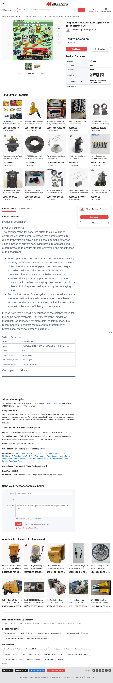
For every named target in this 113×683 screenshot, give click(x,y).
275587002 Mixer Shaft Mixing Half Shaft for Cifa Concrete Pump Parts (99, 602)
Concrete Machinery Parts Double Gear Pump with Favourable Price (12, 191)
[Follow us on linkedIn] (109, 670)
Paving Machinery (10, 633)
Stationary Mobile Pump (60, 456)
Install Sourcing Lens (57, 670)
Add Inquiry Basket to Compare (33, 73)
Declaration (79, 677)
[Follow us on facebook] (93, 670)
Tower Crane (54, 458)
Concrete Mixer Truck (10, 458)
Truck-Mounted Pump (43, 456)
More (4, 664)
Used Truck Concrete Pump (53, 654)
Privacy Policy (90, 677)
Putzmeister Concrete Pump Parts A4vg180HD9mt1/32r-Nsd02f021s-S (12, 157)
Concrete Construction (82, 649)
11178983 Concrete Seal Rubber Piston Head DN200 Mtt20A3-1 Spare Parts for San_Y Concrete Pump (34, 157)
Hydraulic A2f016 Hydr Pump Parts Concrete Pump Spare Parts (34, 191)
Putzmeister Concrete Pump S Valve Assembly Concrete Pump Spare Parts (34, 122)
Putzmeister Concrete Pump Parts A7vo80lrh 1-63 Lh (100, 191)
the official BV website (53, 403)
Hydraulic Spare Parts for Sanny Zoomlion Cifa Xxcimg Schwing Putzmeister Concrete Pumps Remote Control (56, 122)
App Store (7, 670)
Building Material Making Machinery (50, 633)
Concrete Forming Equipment (37, 638)
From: (12, 494)
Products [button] (22, 10)
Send (19, 524)
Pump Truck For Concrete (30, 654)
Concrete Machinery (73, 16)
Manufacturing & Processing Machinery (22, 16)
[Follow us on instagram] (100, 670)
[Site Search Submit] (81, 10)
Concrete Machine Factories (35, 649)
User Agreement (68, 677)
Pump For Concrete (10, 654)
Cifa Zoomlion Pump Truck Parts (22, 456)
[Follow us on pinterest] (106, 670)
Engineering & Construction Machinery (51, 16)
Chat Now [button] (102, 49)
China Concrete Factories (12, 649)
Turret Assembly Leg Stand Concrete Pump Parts (56, 157)
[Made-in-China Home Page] (56, 4)
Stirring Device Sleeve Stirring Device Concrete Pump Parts (78, 191)
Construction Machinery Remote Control (34, 458)
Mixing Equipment (27, 633)
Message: (11, 505)
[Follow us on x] (97, 670)
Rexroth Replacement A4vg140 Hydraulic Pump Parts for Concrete (99, 157)
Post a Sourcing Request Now (26, 528)
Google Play (21, 670)
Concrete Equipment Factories (60, 649)
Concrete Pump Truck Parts (25, 453)
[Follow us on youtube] (103, 670)
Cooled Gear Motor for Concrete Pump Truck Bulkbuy (45, 659)
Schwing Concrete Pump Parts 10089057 (77, 157)
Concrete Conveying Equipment (77, 633)
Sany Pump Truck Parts (44, 453)
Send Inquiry (77, 49)
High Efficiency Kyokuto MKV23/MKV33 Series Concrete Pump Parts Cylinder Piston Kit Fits (55, 191)
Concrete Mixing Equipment (13, 638)
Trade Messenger (37, 670)
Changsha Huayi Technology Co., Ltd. (84, 30)
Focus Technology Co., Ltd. (41, 677)
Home (4, 16)
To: (13, 500)
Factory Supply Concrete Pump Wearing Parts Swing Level (99, 122)
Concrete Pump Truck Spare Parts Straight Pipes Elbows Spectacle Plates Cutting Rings (12, 122)
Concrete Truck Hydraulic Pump (77, 654)
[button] (3, 3)
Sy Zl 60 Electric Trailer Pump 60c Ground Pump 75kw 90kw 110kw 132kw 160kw (12, 602)
